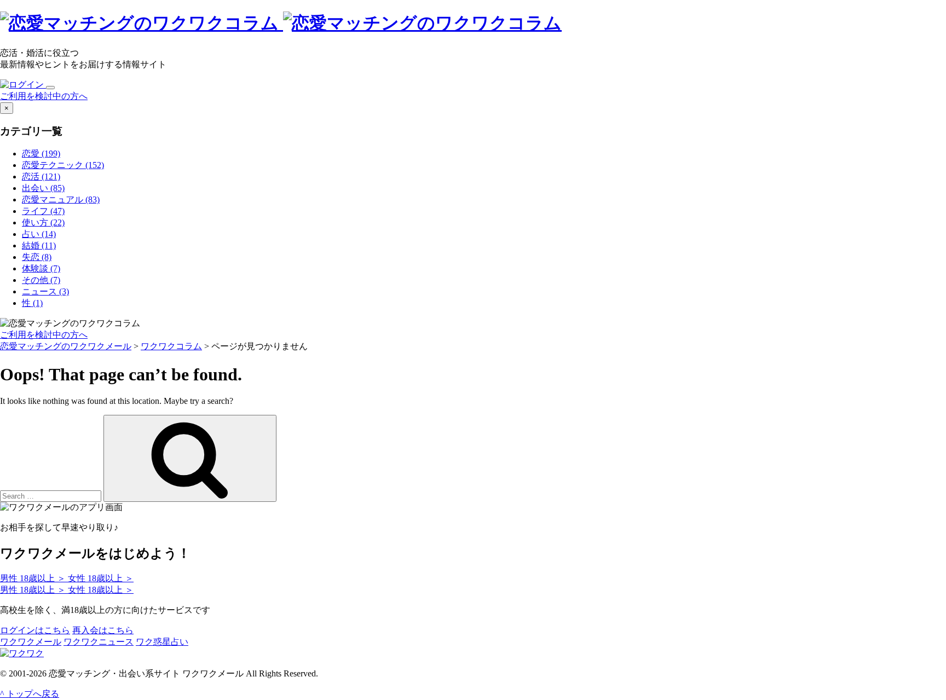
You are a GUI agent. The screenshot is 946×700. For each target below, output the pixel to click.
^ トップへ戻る (29, 693)
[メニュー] (50, 87)
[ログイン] (23, 84)
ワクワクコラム (171, 346)
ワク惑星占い (162, 641)
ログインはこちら (35, 630)
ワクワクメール (30, 641)
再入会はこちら (103, 630)
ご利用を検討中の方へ (44, 96)
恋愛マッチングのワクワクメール (65, 346)
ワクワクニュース (99, 641)
